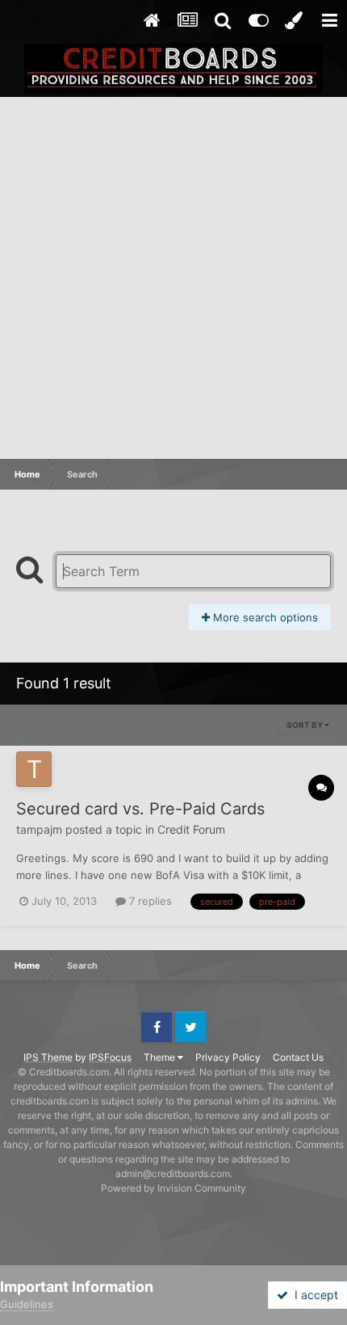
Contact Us (298, 1057)
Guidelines (26, 1304)
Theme (161, 1057)
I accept (313, 1295)
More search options (264, 617)
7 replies (149, 900)
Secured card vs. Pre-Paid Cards (140, 808)
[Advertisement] (173, 278)
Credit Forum (191, 829)
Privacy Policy (228, 1057)
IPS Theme (48, 1057)
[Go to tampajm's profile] (34, 769)
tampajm (39, 829)
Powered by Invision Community (173, 1188)
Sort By (305, 725)
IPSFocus (110, 1057)
